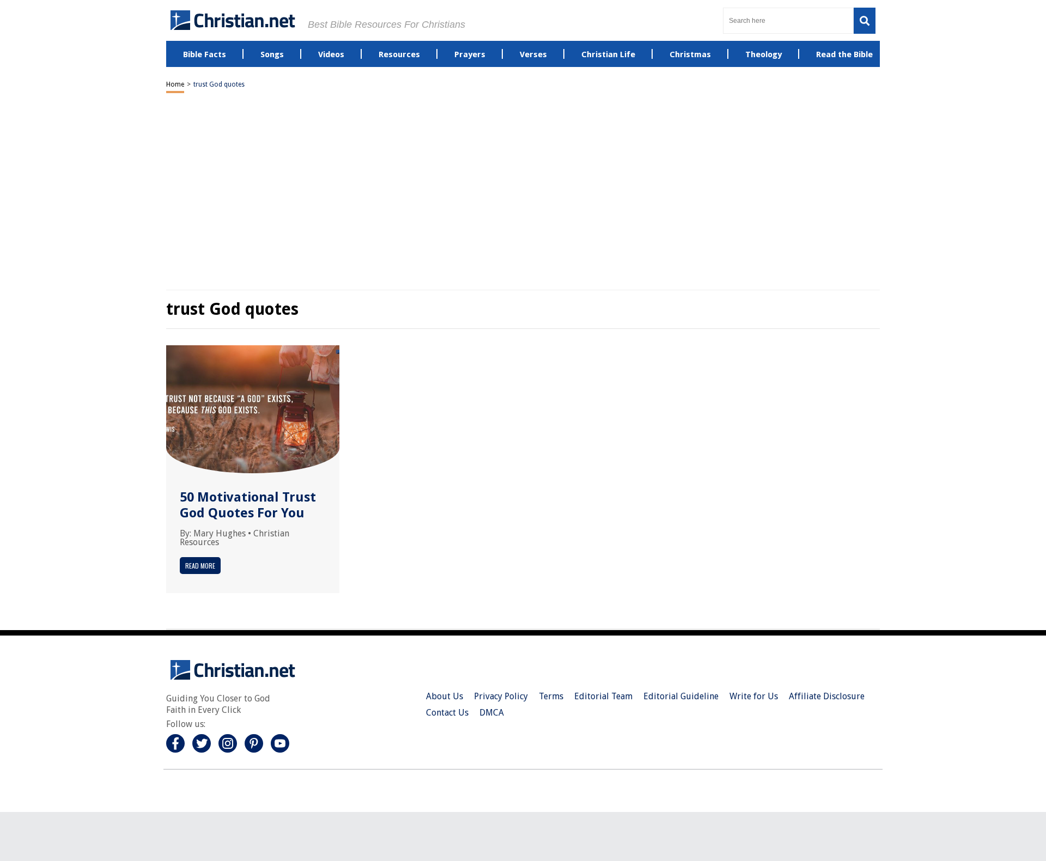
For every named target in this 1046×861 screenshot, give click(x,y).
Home (175, 84)
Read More (200, 565)
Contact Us (447, 712)
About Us (444, 696)
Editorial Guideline (681, 696)
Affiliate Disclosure (827, 696)
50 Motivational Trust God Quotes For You (248, 505)
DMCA (491, 712)
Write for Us (753, 696)
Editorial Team (603, 696)
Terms (551, 696)
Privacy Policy (501, 696)
